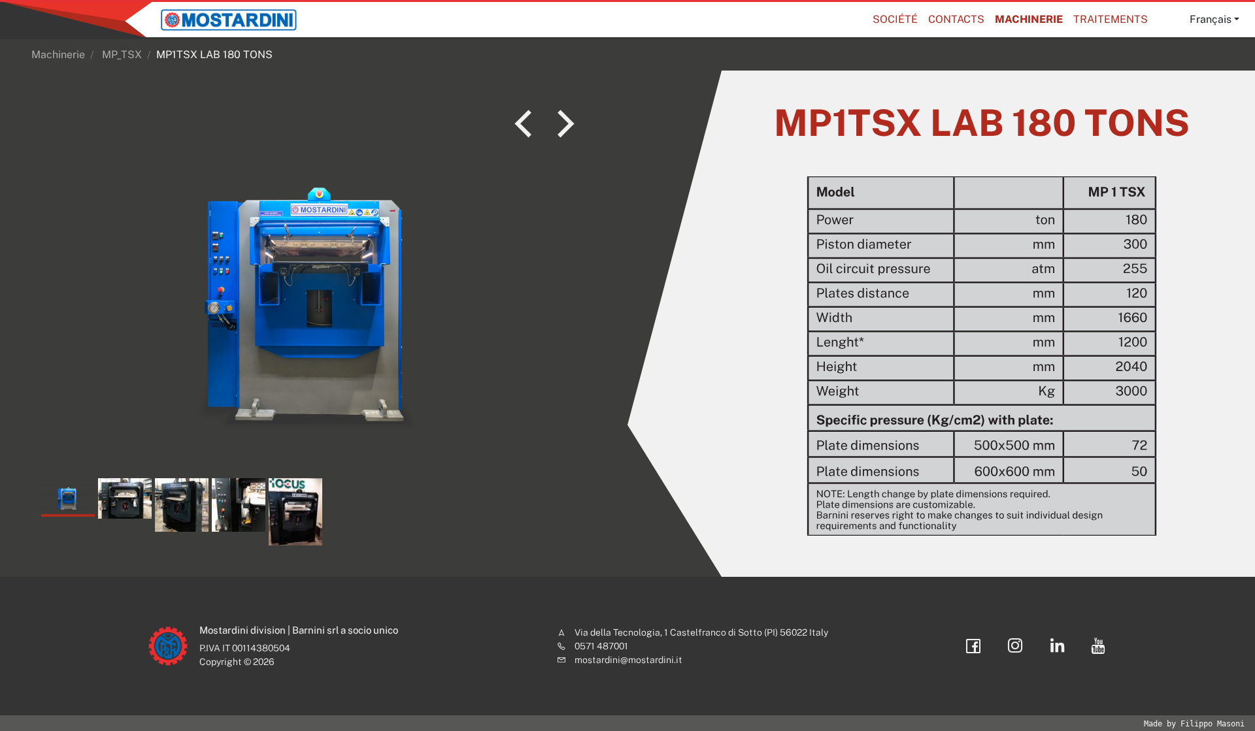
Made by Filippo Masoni (1194, 723)
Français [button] (1210, 19)
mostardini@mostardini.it (628, 660)
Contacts (956, 19)
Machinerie (1029, 19)
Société (895, 19)
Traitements (1110, 19)
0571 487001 (601, 646)
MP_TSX (122, 54)
